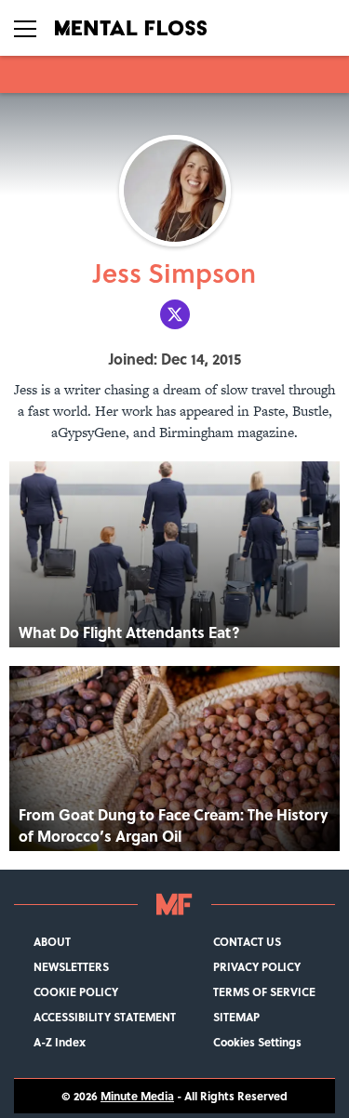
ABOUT (52, 942)
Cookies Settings (257, 1042)
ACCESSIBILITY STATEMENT (105, 1017)
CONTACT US (247, 942)
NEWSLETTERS (71, 967)
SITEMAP (236, 1017)
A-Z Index (60, 1042)
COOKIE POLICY (76, 992)
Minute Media (137, 1096)
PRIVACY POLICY (257, 967)
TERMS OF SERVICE (264, 992)
